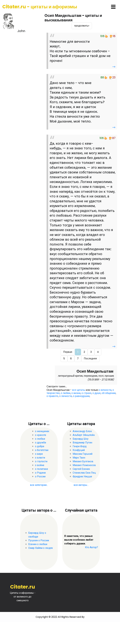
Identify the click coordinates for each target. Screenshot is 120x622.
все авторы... (81, 484)
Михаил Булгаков (83, 461)
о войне (39, 465)
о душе (96, 393)
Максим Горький (82, 453)
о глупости (41, 461)
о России (40, 476)
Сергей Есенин (81, 468)
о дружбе (40, 442)
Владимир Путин (82, 442)
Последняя (90, 358)
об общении (109, 393)
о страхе (86, 393)
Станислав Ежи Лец (84, 472)
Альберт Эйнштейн (84, 435)
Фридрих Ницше (82, 476)
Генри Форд (80, 446)
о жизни (75, 393)
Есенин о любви (37, 544)
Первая (67, 352)
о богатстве (41, 450)
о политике (41, 468)
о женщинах (42, 431)
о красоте (40, 435)
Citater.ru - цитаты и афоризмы (39, 6)
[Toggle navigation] (113, 7)
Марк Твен (79, 457)
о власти (40, 457)
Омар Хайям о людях (40, 547)
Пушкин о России (38, 540)
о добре (39, 446)
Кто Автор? (91, 547)
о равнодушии (81, 396)
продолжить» (81, 25)
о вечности (105, 390)
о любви (65, 393)
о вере (39, 453)
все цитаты (78, 390)
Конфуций (79, 450)
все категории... (39, 484)
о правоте (52, 396)
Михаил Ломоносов (84, 465)
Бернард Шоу (80, 438)
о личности (65, 396)
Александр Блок (82, 431)
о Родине (40, 472)
